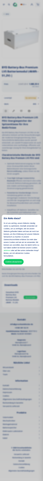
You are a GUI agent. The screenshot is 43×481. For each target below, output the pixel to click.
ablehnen (7, 250)
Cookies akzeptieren (14, 262)
